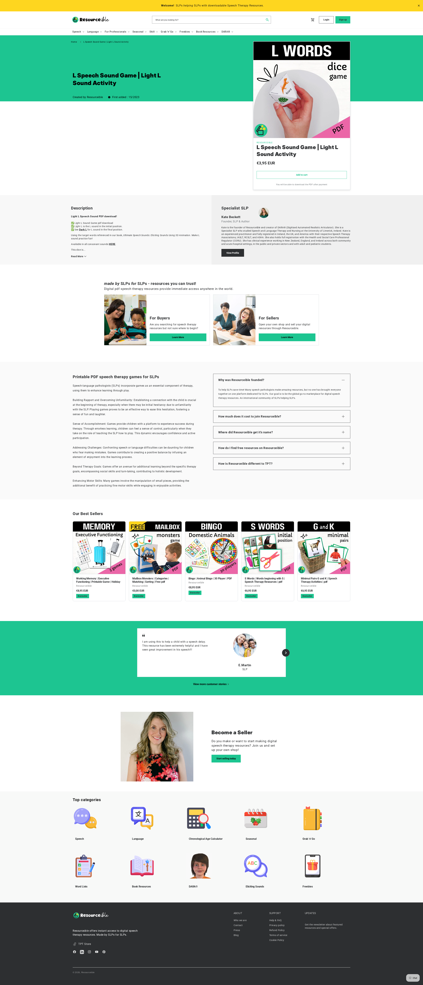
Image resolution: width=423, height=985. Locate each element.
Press (237, 930)
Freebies (308, 886)
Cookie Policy (276, 940)
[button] (78, 31)
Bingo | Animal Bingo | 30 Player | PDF (210, 578)
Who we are (240, 920)
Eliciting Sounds (255, 886)
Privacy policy (277, 925)
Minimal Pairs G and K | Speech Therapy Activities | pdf (319, 580)
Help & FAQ (275, 920)
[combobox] (211, 19)
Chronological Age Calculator (205, 838)
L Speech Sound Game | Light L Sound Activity (106, 42)
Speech (79, 838)
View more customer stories (210, 684)
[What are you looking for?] (267, 19)
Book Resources (141, 886)
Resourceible (88, 972)
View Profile (232, 253)
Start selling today (226, 758)
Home (74, 42)
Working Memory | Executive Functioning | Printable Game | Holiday (98, 580)
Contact (238, 925)
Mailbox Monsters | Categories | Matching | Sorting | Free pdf (150, 580)
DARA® (193, 886)
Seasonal (251, 838)
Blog (236, 935)
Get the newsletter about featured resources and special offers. (324, 926)
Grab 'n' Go (309, 838)
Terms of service (278, 935)
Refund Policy (277, 930)
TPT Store (84, 944)
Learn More (178, 337)
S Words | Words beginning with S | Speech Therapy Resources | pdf (265, 580)
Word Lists (81, 886)
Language (138, 838)
